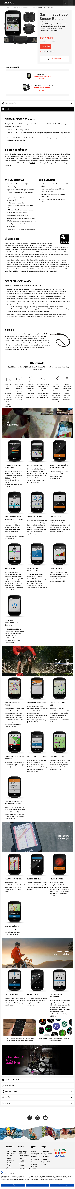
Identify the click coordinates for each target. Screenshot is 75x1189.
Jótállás (21, 1165)
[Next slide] (37, 95)
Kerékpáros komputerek (29, 7)
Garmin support (35, 1156)
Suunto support (35, 1159)
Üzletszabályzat (23, 1155)
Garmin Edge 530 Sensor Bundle (46, 7)
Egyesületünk (46, 1162)
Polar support (35, 1154)
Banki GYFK (22, 1158)
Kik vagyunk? (46, 1156)
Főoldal (8, 7)
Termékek (9, 1146)
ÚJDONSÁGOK (11, 1151)
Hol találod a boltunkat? (22, 1162)
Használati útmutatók (34, 1165)
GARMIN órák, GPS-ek (11, 1154)
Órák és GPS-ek (16, 7)
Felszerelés (46, 1159)
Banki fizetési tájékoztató (23, 1152)
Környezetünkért (47, 1154)
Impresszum (46, 1151)
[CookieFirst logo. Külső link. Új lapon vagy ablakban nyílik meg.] (2, 1172)
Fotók (44, 1164)
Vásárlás (21, 1146)
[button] (70, 3)
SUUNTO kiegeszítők (10, 1164)
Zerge (43, 1146)
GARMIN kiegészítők (10, 1159)
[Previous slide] (37, 70)
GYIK (32, 1162)
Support (33, 1146)
